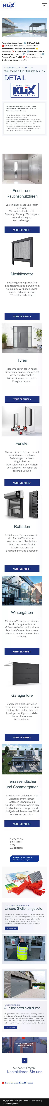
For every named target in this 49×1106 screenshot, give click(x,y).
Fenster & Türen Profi (14, 148)
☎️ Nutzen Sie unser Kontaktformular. (17, 1083)
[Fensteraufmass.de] (9, 5)
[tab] (14, 148)
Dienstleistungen (37, 148)
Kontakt (16, 1104)
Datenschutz (7, 1104)
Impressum (36, 1101)
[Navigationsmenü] (44, 5)
